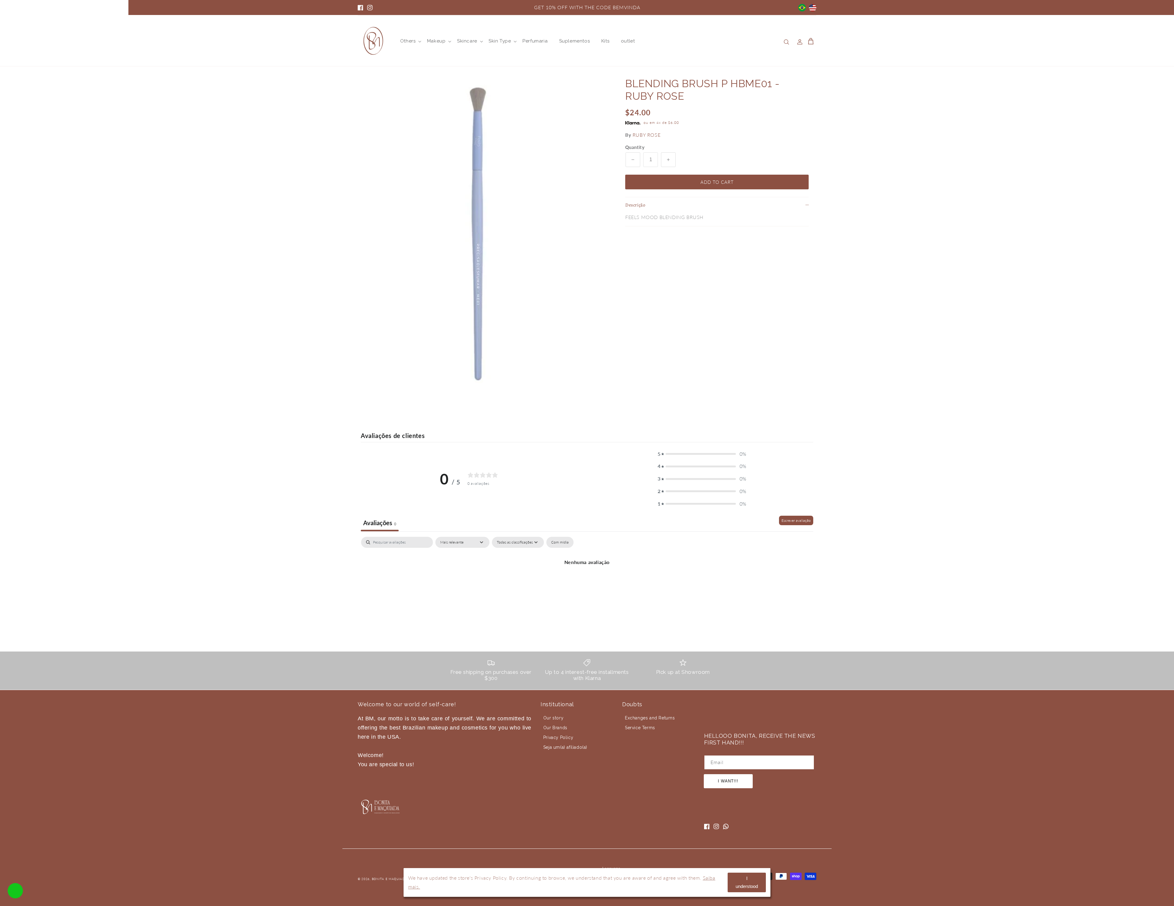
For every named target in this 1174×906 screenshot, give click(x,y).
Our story (553, 717)
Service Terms (640, 727)
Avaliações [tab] (379, 522)
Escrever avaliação (796, 520)
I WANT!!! (728, 781)
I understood (747, 882)
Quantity (634, 147)
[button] (407, 41)
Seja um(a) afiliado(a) (565, 747)
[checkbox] (560, 542)
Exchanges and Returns (650, 717)
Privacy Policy (558, 737)
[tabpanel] (587, 583)
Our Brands (555, 727)
